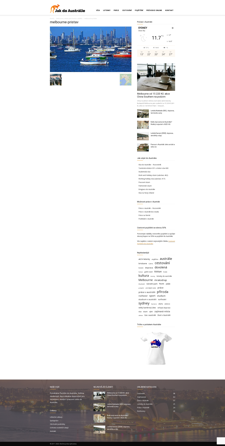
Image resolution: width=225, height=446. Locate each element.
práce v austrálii (147, 292)
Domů (52, 18)
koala (165, 272)
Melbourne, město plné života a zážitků (69, 18)
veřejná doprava (164, 308)
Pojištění (139, 10)
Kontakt (169, 10)
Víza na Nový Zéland (146, 193)
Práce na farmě (144, 215)
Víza (98, 10)
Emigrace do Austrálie (147, 189)
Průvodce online (154, 10)
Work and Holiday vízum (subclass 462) (153, 175)
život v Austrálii (164, 315)
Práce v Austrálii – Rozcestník (150, 208)
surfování (162, 299)
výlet (151, 311)
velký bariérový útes (147, 307)
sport (152, 295)
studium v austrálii (147, 299)
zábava (141, 315)
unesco (167, 304)
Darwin (141, 268)
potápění (141, 288)
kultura (144, 275)
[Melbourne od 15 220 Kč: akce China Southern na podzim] (156, 77)
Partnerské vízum (145, 186)
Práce (116, 10)
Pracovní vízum (144, 182)
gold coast (148, 272)
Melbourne (146, 280)
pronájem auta (151, 288)
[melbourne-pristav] (90, 71)
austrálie (166, 258)
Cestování (127, 10)
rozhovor (143, 295)
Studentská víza (144, 172)
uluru (160, 304)
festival (141, 272)
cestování (162, 263)
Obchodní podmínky (57, 424)
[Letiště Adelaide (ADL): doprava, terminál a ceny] (143, 113)
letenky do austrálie (164, 276)
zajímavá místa (162, 311)
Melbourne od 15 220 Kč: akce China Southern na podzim (153, 95)
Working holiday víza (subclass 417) (152, 179)
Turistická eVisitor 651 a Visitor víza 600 (153, 168)
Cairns (151, 264)
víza (140, 311)
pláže (168, 284)
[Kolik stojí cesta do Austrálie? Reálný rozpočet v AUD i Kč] (143, 125)
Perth (161, 283)
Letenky (106, 10)
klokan (158, 271)
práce (160, 287)
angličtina (155, 259)
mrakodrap (160, 280)
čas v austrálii (150, 315)
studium (161, 295)
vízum (145, 311)
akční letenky (144, 259)
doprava (149, 267)
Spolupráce (54, 420)
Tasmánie (154, 304)
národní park (152, 284)
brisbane (143, 263)
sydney (144, 303)
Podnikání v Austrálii (146, 219)
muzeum (142, 284)
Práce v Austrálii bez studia (149, 212)
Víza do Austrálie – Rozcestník (150, 165)
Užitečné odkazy (56, 417)
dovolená (161, 267)
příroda (162, 291)
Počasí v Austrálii (144, 22)
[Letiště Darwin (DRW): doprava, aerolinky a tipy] (143, 136)
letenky (152, 276)
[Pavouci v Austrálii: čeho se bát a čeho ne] (143, 147)
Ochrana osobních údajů (59, 428)
